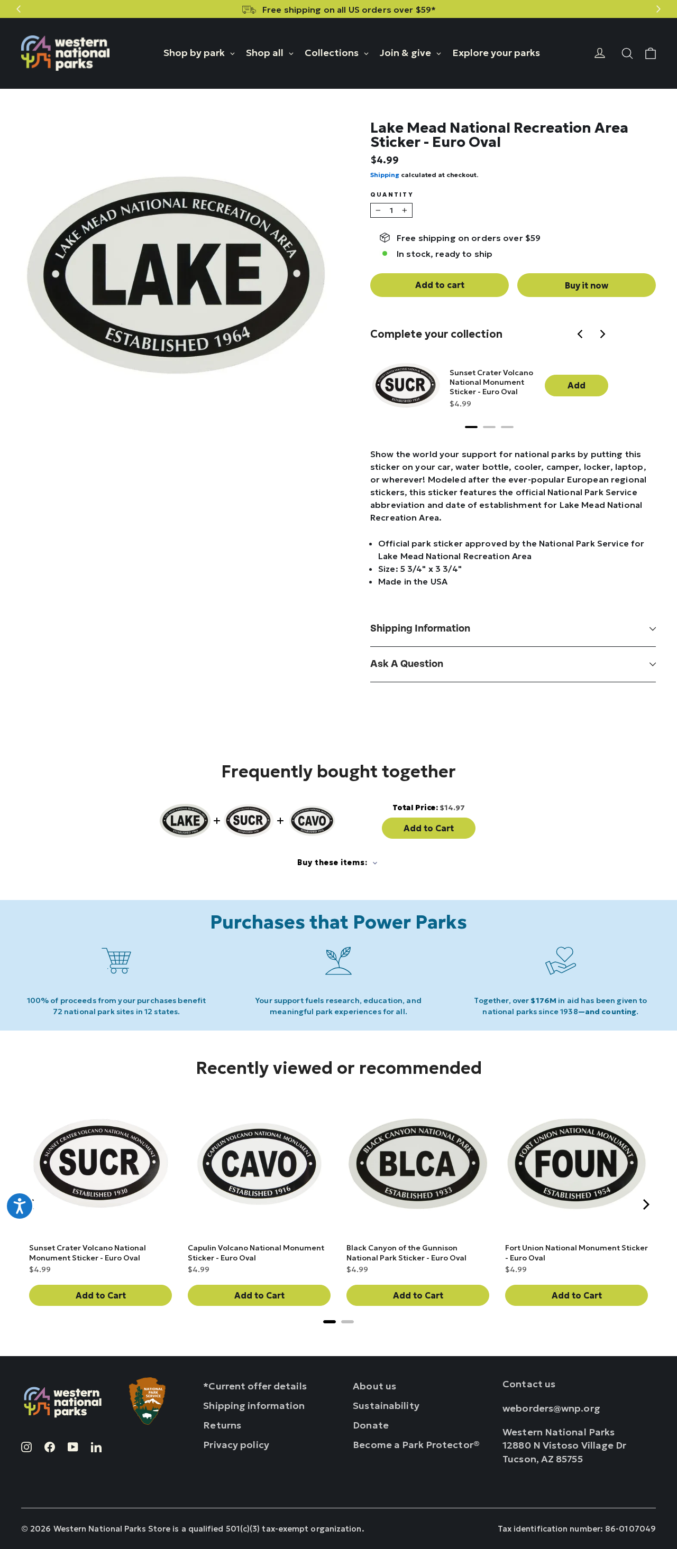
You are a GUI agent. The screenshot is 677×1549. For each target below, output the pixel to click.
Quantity (392, 195)
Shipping (384, 175)
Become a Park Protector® (416, 1445)
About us (374, 1386)
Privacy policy (236, 1445)
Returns (222, 1425)
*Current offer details (254, 1386)
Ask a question (406, 664)
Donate (371, 1425)
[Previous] (581, 335)
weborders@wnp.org (551, 1408)
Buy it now (586, 285)
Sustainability (386, 1405)
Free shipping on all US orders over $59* (349, 9)
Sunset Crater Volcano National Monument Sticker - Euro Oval (491, 382)
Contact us (528, 1384)
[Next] (603, 335)
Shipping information (420, 629)
